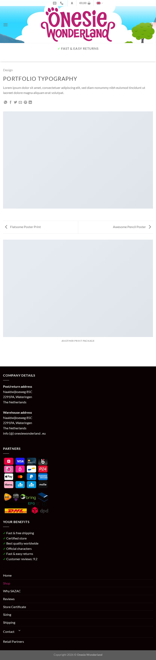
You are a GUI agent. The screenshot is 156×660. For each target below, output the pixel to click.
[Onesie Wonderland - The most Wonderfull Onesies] (78, 24)
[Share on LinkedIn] (30, 102)
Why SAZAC (12, 591)
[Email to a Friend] (20, 102)
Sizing (7, 614)
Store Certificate (14, 607)
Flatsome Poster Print (25, 227)
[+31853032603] (62, 3)
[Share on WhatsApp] (5, 102)
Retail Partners (13, 641)
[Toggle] (19, 630)
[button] (72, 2)
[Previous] (7, 57)
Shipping (9, 622)
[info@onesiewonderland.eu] (55, 3)
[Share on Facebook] (10, 102)
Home (7, 575)
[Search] (151, 24)
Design (8, 70)
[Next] (18, 57)
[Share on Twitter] (15, 102)
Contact (8, 631)
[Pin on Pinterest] (25, 102)
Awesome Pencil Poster (129, 227)
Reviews (9, 599)
